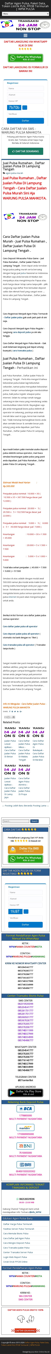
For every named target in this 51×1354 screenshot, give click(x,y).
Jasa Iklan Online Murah (40, 1352)
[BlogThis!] (8, 717)
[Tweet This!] (15, 711)
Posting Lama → (41, 805)
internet (12, 596)
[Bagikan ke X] (11, 717)
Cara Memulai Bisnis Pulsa (15, 1233)
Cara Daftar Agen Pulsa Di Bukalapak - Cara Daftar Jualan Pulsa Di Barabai (38, 750)
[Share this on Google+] (21, 711)
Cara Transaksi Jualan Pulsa (16, 1247)
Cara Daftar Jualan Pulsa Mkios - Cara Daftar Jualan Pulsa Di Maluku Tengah (24, 750)
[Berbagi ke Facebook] (13, 717)
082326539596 (27, 1199)
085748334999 (25, 984)
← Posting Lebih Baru (12, 805)
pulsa (23, 273)
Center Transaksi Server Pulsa (18, 1252)
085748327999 (25, 981)
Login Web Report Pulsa (15, 1257)
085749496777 (25, 988)
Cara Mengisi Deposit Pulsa (16, 1242)
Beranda (28, 805)
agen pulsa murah (14, 173)
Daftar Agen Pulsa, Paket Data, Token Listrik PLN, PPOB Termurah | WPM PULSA (25, 6)
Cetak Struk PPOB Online (15, 1261)
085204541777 (25, 967)
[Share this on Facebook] (10, 711)
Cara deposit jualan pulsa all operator (21, 633)
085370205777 (25, 970)
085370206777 (25, 974)
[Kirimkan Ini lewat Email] (5, 717)
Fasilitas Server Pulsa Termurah (18, 1228)
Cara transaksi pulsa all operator (18, 644)
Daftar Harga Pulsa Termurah (17, 1224)
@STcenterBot (25, 1080)
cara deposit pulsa (22, 332)
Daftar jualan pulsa (13, 317)
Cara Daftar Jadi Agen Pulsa (16, 1238)
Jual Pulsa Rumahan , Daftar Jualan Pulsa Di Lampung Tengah (24, 166)
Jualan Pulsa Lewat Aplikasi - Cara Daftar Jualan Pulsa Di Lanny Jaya (10, 788)
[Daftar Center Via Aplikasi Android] (25, 1096)
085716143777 (25, 977)
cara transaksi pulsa (22, 350)
